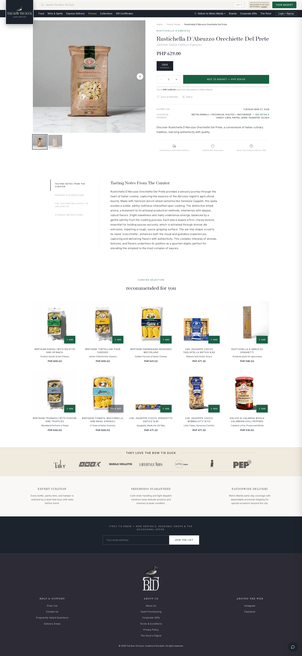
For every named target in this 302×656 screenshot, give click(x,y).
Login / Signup (286, 13)
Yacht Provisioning (151, 611)
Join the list (184, 540)
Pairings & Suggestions (69, 195)
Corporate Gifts (248, 13)
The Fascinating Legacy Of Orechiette (72, 205)
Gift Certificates (124, 13)
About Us (151, 605)
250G (165, 66)
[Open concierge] (293, 647)
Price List (52, 605)
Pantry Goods (173, 24)
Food (41, 13)
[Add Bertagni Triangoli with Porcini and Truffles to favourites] (72, 375)
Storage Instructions (69, 215)
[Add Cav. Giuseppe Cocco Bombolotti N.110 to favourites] (216, 375)
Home (160, 24)
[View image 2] (55, 142)
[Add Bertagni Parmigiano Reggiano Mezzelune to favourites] (168, 306)
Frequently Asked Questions (52, 617)
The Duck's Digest (151, 635)
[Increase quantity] (176, 79)
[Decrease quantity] (160, 79)
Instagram (249, 605)
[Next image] (140, 76)
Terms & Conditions (151, 623)
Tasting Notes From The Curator (70, 185)
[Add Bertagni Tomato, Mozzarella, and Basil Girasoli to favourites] (120, 375)
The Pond (265, 13)
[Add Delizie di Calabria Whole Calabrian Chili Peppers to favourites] (264, 375)
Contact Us (52, 611)
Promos (92, 13)
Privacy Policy (151, 629)
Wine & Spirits (55, 13)
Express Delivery (75, 13)
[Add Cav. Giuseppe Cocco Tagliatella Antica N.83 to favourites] (216, 306)
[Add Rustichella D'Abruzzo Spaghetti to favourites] (264, 306)
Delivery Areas (52, 623)
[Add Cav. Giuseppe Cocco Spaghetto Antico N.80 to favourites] (168, 375)
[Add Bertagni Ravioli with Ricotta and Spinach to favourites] (72, 306)
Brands (233, 13)
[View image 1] (40, 142)
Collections (106, 13)
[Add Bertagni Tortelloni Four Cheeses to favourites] (120, 306)
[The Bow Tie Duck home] (20, 12)
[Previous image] (38, 76)
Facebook (250, 611)
